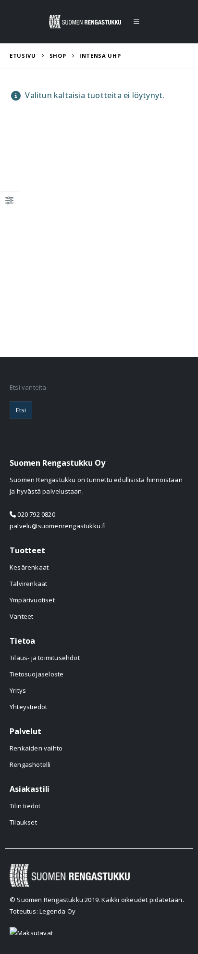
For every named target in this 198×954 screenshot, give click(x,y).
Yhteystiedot (28, 706)
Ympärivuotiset (32, 600)
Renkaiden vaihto (36, 748)
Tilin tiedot (25, 805)
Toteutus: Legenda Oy (42, 911)
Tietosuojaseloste (36, 674)
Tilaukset (23, 822)
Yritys (18, 690)
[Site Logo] (85, 21)
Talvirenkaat (28, 583)
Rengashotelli (30, 764)
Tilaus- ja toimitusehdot (45, 657)
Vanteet (21, 616)
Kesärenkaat (29, 567)
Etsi (21, 410)
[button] (136, 21)
